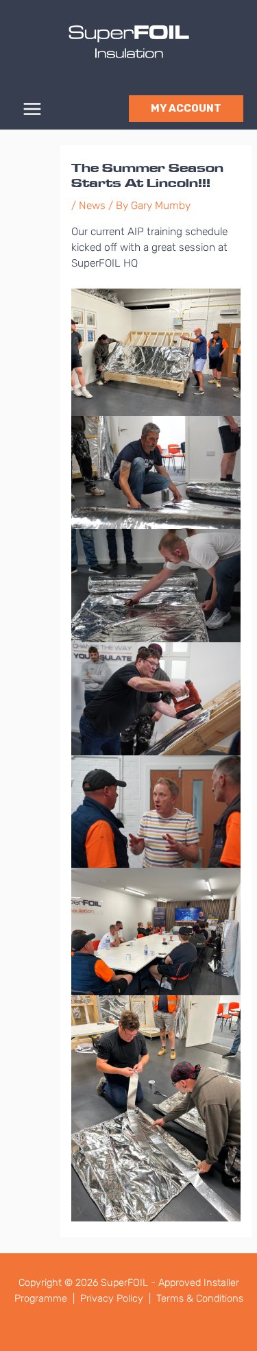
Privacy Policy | (117, 1298)
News (92, 205)
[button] (186, 108)
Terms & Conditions (199, 1298)
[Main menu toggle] (32, 108)
